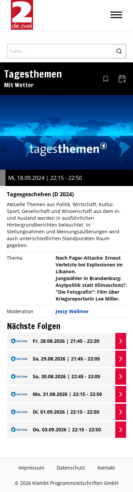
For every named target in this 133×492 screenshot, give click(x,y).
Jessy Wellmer (72, 311)
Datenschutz (71, 467)
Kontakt (106, 467)
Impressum (31, 467)
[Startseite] (22, 15)
